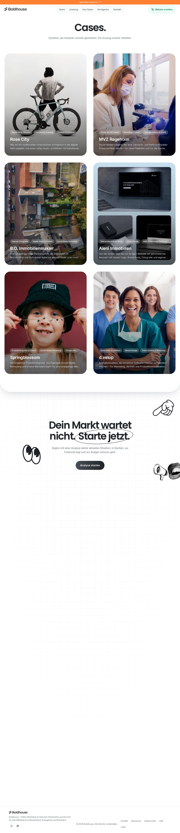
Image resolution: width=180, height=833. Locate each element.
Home (62, 9)
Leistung (73, 9)
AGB (161, 821)
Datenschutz (150, 821)
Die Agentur (103, 9)
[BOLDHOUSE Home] (15, 9)
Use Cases (87, 9)
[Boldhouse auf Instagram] (11, 826)
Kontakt (117, 9)
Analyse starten (90, 465)
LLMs (123, 827)
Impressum (136, 821)
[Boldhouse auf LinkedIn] (17, 826)
